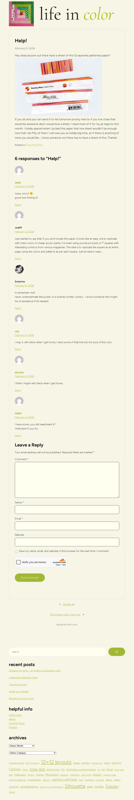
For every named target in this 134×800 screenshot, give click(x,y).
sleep (90, 786)
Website (19, 534)
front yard (119, 769)
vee (17, 331)
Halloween (20, 774)
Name (19, 502)
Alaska (76, 763)
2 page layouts (16, 763)
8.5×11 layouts (32, 763)
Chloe (25, 769)
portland (89, 779)
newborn (64, 775)
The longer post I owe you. (65, 614)
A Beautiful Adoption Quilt (23, 677)
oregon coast (109, 775)
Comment (21, 459)
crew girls (37, 769)
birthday (85, 763)
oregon (97, 774)
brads (107, 763)
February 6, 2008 (24, 186)
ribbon (109, 779)
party (81, 780)
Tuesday (112, 786)
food (109, 769)
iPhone (31, 775)
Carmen (15, 769)
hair (11, 774)
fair (99, 770)
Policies (13, 727)
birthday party (97, 763)
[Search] (116, 652)
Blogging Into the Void (21, 698)
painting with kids (64, 780)
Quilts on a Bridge (19, 691)
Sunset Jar (69, 604)
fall (103, 769)
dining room (53, 769)
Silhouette (75, 786)
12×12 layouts (56, 762)
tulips (12, 792)
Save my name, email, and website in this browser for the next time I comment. (64, 551)
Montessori (52, 774)
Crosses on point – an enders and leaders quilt (34, 670)
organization (34, 779)
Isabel (18, 413)
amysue (19, 372)
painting (46, 780)
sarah (18, 182)
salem (117, 779)
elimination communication (81, 769)
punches (100, 780)
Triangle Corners (18, 684)
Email (19, 518)
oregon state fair (17, 779)
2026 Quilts (15, 715)
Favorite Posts (17, 723)
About (12, 719)
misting (40, 774)
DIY (63, 769)
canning (116, 763)
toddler (99, 786)
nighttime (75, 775)
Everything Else (34, 145)
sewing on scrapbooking (51, 787)
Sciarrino (14, 786)
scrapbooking (29, 786)
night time (86, 775)
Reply (18, 204)
